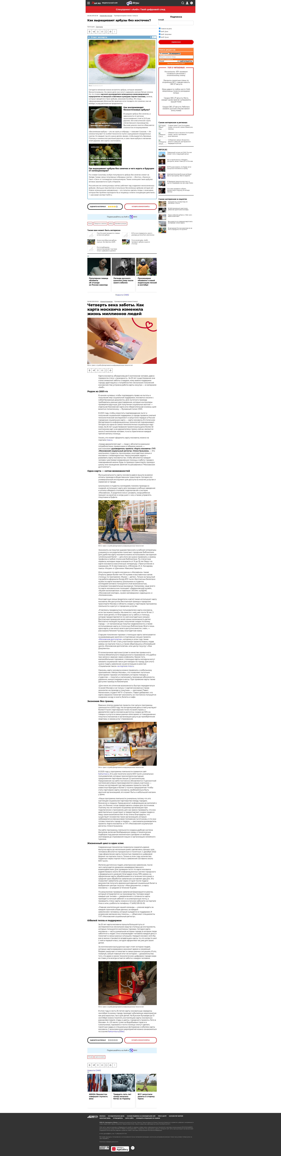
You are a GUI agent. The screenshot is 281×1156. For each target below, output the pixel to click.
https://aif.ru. (105, 1138)
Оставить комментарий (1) (141, 206)
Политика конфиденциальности (108, 1141)
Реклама (102, 1116)
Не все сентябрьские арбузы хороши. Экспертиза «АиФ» (106, 241)
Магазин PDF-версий (176, 1116)
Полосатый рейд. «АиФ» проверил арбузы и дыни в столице (140, 242)
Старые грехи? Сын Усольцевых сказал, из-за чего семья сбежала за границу (180, 127)
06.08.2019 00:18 (92, 15)
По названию (164, 53)
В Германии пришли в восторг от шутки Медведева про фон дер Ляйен (180, 182)
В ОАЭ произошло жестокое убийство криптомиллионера (178, 209)
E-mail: (161, 20)
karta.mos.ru (103, 774)
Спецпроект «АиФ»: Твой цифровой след (140, 9)
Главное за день (166, 28)
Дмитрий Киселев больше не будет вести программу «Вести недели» (179, 175)
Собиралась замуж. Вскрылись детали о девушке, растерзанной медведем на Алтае (179, 141)
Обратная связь (104, 1118)
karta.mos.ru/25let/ (116, 1031)
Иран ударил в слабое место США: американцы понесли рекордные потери (176, 91)
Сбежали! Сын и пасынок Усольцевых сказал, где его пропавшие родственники (181, 134)
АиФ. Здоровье (166, 34)
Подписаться (176, 42)
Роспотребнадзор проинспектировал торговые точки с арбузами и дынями (107, 249)
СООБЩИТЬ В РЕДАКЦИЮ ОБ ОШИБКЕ (148, 1118)
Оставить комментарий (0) (140, 1040)
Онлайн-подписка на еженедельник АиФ (141, 1116)
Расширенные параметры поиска (176, 63)
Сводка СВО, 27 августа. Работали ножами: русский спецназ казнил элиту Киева (176, 109)
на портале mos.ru (125, 666)
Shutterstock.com (98, 85)
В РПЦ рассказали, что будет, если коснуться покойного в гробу (179, 167)
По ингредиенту (174, 53)
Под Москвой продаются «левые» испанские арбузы (108, 234)
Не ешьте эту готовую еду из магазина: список (177, 202)
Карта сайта (129, 1118)
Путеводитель (118, 1118)
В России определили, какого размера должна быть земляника (142, 234)
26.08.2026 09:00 (93, 301)
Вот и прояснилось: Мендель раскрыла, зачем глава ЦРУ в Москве (180, 160)
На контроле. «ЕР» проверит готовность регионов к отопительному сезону (176, 73)
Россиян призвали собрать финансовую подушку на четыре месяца (178, 190)
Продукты (99, 27)
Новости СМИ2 (122, 295)
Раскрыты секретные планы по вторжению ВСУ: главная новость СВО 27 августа (176, 82)
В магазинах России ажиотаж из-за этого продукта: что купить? (180, 229)
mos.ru (109, 440)
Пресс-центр (162, 1116)
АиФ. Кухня (165, 37)
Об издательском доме (116, 1116)
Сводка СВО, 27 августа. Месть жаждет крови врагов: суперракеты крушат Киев (176, 100)
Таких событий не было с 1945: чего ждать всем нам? (180, 215)
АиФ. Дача (164, 31)
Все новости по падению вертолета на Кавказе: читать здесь (180, 222)
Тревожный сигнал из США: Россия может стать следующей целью (179, 153)
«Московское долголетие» (110, 639)
